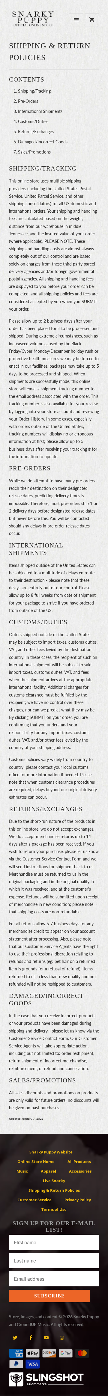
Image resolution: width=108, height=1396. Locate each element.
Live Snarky (54, 1180)
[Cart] (92, 20)
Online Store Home (36, 1161)
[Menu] (76, 20)
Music (22, 1171)
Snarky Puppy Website (51, 1152)
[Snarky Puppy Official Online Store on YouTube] (46, 1337)
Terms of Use (54, 1209)
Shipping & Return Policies (54, 1190)
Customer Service (34, 1199)
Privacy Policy (77, 1199)
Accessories (80, 1171)
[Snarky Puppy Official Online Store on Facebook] (30, 1337)
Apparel (48, 1171)
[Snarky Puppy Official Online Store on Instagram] (62, 1337)
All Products (79, 1161)
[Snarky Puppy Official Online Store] (33, 22)
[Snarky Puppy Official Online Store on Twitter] (15, 1337)
